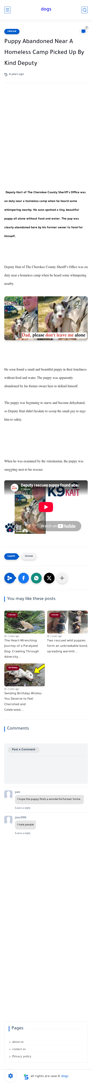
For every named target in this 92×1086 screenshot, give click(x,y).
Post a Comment (23, 749)
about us (18, 1041)
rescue (11, 31)
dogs (46, 9)
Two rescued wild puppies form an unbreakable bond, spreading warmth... (67, 646)
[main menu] (7, 10)
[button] (23, 578)
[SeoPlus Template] (26, 1077)
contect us (19, 1049)
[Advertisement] (46, 140)
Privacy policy (21, 1056)
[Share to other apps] (62, 578)
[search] (84, 10)
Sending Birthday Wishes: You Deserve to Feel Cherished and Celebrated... (23, 702)
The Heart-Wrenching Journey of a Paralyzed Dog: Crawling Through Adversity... (21, 649)
